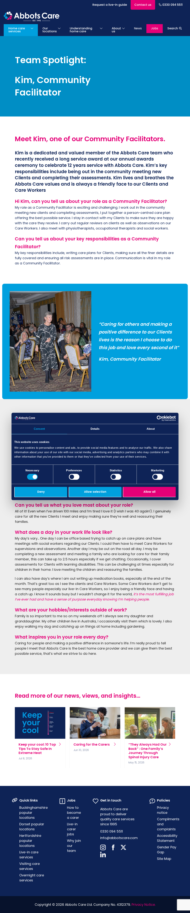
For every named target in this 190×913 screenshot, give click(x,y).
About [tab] (151, 428)
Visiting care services (29, 866)
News (138, 28)
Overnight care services (31, 878)
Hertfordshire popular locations (30, 840)
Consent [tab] (39, 428)
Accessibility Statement (167, 838)
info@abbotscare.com (119, 838)
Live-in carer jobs (72, 829)
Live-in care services (28, 854)
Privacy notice (163, 810)
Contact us (142, 5)
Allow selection (95, 492)
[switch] (74, 477)
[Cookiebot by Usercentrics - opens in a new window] (159, 418)
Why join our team (74, 845)
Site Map (164, 858)
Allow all (149, 492)
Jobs (154, 28)
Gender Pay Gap (166, 849)
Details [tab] (95, 428)
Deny (41, 492)
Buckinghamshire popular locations (33, 812)
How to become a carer (74, 812)
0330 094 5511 (172, 5)
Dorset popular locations (31, 826)
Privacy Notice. (143, 904)
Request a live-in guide (109, 5)
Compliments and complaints (168, 824)
